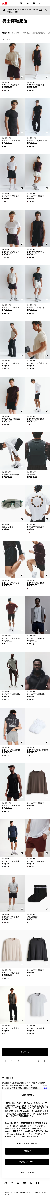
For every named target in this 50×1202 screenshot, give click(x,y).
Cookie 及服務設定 (27, 1172)
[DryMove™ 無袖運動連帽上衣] (12, 670)
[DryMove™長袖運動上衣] (12, 949)
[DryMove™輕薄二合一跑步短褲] (12, 559)
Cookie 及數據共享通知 (27, 1143)
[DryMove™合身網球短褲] (12, 893)
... (31, 1061)
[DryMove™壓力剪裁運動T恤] (12, 117)
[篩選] (46, 39)
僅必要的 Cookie (27, 1162)
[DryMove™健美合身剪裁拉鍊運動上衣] (12, 838)
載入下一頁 (25, 1052)
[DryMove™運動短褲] (12, 61)
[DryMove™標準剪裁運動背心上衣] (12, 340)
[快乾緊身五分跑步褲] (12, 451)
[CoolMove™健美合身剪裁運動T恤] (12, 395)
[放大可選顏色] (4, 146)
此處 (40, 10)
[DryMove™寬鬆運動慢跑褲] (12, 1005)
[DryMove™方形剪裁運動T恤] (12, 615)
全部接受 (27, 1151)
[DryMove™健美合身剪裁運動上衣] (12, 228)
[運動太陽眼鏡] (12, 503)
